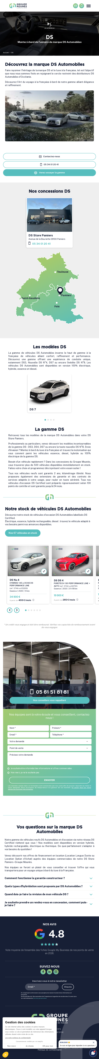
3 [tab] (51, 420)
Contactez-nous (75, 5)
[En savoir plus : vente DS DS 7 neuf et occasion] (49, 393)
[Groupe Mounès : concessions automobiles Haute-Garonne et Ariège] (18, 6)
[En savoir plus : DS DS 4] (72, 574)
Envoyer (49, 780)
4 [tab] (54, 420)
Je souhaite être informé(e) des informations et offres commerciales (41, 768)
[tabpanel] (49, 394)
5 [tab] (37, 610)
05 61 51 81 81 (52, 692)
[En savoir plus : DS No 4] (28, 574)
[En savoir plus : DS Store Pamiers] (49, 222)
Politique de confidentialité (49, 1050)
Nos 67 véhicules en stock (23, 533)
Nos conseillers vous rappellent (49, 700)
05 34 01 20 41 (51, 164)
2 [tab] (48, 420)
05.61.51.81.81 (81, 5)
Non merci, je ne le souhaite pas (25, 772)
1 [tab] (45, 420)
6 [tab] (40, 610)
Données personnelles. (40, 998)
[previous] (9, 610)
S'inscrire (68, 987)
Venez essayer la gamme (52, 172)
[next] (16, 610)
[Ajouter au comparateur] (44, 571)
